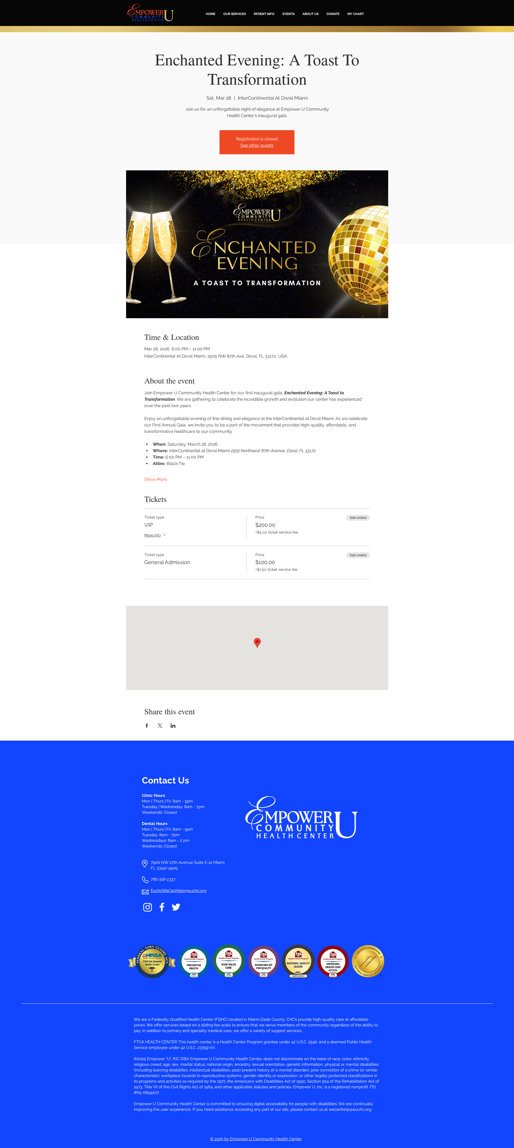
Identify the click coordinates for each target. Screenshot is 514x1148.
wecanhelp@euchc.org (350, 1109)
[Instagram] (147, 907)
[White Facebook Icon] (162, 907)
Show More (155, 479)
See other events (257, 145)
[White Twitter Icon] (176, 907)
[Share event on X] (159, 725)
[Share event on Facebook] (146, 725)
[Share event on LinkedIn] (173, 725)
